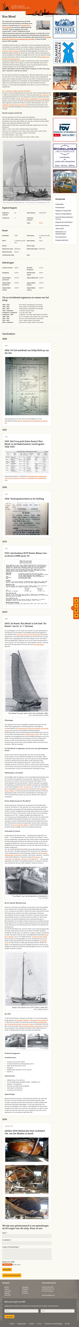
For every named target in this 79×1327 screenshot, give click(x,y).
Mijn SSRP (8, 1295)
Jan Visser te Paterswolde (39, 936)
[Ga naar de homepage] (16, 5)
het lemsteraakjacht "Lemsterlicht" (32, 1026)
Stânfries (33, 859)
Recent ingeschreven (62, 225)
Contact (12, 1323)
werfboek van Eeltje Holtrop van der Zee (14, 104)
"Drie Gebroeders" (38, 644)
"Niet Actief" (59, 228)
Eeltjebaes (5, 106)
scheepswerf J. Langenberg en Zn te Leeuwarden (34, 99)
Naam (4, 1233)
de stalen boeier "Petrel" (31, 734)
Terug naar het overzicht (11, 1275)
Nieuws (7, 1287)
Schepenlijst (59, 204)
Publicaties (25, 1289)
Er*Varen (24, 1291)
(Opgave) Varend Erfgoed (63, 222)
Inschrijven (25, 1293)
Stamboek (25, 1287)
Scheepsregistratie (61, 240)
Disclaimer (48, 1323)
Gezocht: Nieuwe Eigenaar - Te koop (64, 218)
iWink (60, 1323)
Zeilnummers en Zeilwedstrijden (60, 232)
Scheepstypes (60, 207)
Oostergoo (27, 787)
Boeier (41, 223)
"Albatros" (18, 859)
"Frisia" (21, 787)
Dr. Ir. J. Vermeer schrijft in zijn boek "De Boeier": (16, 91)
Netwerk (7, 1293)
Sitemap (31, 1323)
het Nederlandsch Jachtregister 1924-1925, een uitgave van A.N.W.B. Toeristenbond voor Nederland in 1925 (26, 478)
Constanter (8, 859)
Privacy (39, 1323)
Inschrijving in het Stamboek (10, 51)
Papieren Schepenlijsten (63, 214)
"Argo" (27, 789)
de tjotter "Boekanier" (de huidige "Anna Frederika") (32, 1020)
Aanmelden (9, 1316)
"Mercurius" (19, 789)
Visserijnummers (61, 237)
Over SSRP (8, 1291)
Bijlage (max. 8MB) (8, 1262)
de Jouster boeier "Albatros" (21, 825)
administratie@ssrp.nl (48, 1295)
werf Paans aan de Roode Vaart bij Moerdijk (29, 634)
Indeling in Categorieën (63, 210)
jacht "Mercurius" (44, 95)
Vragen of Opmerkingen (10, 1247)
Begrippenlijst (21, 1323)
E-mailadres (6, 1240)
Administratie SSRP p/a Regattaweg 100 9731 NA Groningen (48, 1289)
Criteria (7, 1289)
